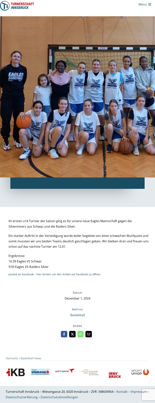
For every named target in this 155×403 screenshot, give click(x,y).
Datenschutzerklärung (22, 397)
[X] (72, 334)
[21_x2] (17, 2)
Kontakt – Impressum (131, 392)
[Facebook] (64, 334)
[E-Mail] (88, 334)
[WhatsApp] (80, 334)
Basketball (77, 315)
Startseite (12, 358)
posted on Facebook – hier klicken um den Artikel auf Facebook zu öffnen (55, 274)
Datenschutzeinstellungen (59, 397)
